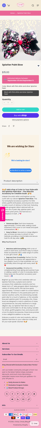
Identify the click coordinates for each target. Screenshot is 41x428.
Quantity (6, 99)
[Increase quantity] (12, 102)
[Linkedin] (17, 399)
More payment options (20, 120)
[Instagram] (23, 394)
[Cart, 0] (8, 5)
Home (12, 13)
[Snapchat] (34, 394)
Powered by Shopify (20, 425)
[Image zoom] (20, 40)
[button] (38, 5)
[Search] (32, 5)
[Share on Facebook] (9, 126)
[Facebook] (12, 394)
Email (5, 359)
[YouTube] (12, 399)
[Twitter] (7, 394)
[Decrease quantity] (4, 102)
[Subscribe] (36, 359)
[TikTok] (28, 394)
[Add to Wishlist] (38, 65)
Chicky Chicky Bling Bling (23, 422)
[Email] (23, 399)
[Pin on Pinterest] (13, 126)
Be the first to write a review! (20, 170)
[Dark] (4, 5)
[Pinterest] (17, 394)
